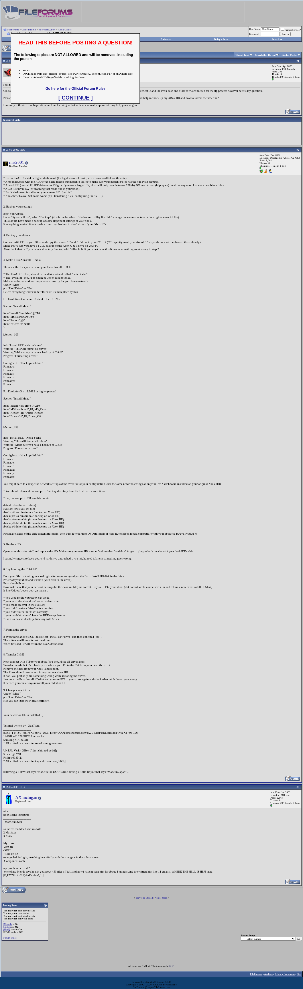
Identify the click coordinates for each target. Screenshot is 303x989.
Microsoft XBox (47, 29)
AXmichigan (26, 797)
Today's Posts (221, 39)
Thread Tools (242, 55)
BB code (7, 924)
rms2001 (16, 162)
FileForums (13, 29)
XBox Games (64, 29)
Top (299, 974)
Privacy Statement (285, 974)
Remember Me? (293, 29)
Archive (268, 974)
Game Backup (29, 29)
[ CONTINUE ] (75, 98)
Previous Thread (144, 897)
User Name (254, 29)
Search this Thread (265, 55)
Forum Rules (9, 937)
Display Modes (289, 55)
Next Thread (161, 897)
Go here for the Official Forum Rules (75, 88)
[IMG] (6, 929)
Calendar (166, 39)
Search (275, 39)
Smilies (7, 926)
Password (254, 34)
